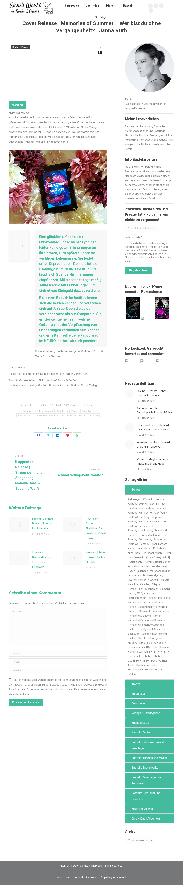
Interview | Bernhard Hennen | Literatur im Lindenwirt (42, 560)
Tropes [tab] (136, 684)
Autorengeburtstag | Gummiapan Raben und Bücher (154, 410)
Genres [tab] (136, 489)
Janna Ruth (87, 411)
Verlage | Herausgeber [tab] (146, 713)
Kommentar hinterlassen (84, 405)
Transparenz (114, 865)
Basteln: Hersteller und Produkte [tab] (146, 796)
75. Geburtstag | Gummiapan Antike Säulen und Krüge (153, 461)
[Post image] (19, 524)
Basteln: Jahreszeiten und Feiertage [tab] (148, 745)
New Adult (71, 415)
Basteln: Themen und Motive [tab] (150, 758)
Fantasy (74, 411)
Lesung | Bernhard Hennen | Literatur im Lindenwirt (42, 523)
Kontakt (65, 865)
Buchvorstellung (46, 411)
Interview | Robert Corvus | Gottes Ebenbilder (96, 557)
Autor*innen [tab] (139, 703)
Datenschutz (80, 865)
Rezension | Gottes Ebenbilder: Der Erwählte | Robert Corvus (96, 528)
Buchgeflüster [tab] (140, 722)
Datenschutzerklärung (152, 243)
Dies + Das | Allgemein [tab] (146, 818)
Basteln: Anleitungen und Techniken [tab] (147, 780)
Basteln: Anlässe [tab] (142, 732)
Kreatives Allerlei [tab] (142, 809)
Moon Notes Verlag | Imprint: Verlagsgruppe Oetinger (41, 415)
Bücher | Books (20, 47)
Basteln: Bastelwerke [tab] (145, 767)
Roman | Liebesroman (88, 415)
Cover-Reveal (62, 411)
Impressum (97, 865)
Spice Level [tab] (139, 693)
